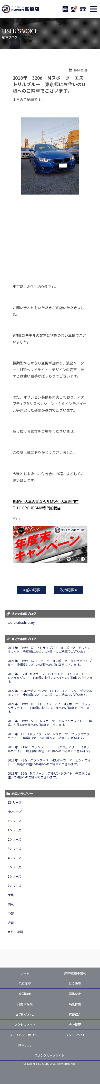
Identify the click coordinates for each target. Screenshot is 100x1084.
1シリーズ (15, 830)
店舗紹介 (75, 1014)
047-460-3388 (83, 9)
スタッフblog (75, 1035)
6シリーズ (15, 876)
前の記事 (32, 589)
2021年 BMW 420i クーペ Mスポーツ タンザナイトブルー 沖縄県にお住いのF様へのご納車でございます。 (50, 662)
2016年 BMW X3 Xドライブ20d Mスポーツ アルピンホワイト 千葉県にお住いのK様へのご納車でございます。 (49, 649)
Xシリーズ (15, 821)
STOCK (65, 9)
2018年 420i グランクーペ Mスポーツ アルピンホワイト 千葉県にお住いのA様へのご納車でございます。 (49, 762)
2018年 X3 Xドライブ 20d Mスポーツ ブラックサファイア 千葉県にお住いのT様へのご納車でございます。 (49, 736)
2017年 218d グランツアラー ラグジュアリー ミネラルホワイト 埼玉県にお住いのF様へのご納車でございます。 (50, 749)
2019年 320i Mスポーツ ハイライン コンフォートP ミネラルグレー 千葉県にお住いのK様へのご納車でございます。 (50, 678)
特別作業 (75, 1004)
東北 (11, 895)
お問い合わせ (25, 1014)
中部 (11, 913)
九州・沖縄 (15, 932)
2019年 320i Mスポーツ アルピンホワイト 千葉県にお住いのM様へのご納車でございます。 (49, 775)
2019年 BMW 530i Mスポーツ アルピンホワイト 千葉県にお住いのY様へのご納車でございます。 (50, 723)
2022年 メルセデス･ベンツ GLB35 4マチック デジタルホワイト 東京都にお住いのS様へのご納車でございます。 (50, 692)
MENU (93, 9)
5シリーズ (15, 867)
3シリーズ (15, 848)
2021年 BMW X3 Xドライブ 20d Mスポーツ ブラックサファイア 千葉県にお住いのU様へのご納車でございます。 (49, 708)
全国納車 (25, 993)
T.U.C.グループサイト (50, 1055)
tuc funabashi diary (21, 622)
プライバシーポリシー (24, 1035)
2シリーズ (15, 839)
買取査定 (75, 993)
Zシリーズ (15, 802)
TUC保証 (25, 983)
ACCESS (74, 9)
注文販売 (75, 983)
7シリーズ (15, 885)
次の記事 (67, 589)
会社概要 (75, 1024)
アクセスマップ (25, 1024)
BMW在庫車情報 (75, 973)
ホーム (24, 973)
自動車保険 (25, 1004)
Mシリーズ (15, 811)
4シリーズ (15, 858)
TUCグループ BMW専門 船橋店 (20, 9)
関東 (11, 904)
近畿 (11, 922)
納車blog (24, 1045)
